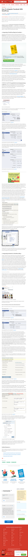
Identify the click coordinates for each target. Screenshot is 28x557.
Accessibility (3, 4)
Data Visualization (5, 532)
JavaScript (12, 4)
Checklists (12, 530)
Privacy (12, 538)
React (20, 538)
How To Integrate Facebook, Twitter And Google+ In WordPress (12, 454)
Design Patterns (21, 532)
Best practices (13, 529)
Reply (4, 500)
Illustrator (20, 535)
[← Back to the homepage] (2, 2)
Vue (19, 543)
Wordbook (16, 70)
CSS (9, 4)
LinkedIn (8, 14)
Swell (19, 550)
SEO (19, 540)
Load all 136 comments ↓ (9, 521)
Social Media (12, 13)
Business (20, 529)
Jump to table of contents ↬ (9, 60)
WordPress (9, 13)
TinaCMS (17, 550)
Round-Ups (12, 540)
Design (21, 4)
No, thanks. (18, 554)
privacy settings (22, 552)
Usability (4, 543)
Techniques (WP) (16, 13)
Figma (24, 4)
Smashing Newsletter (5, 480)
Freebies (4, 535)
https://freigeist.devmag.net (13, 73)
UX (6, 4)
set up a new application (20, 96)
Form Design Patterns (8, 57)
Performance (17, 4)
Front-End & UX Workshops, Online (13, 480)
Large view (12, 122)
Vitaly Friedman (12, 549)
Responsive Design (5, 540)
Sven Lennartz (16, 549)
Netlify (15, 550)
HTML (12, 535)
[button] (25, 2)
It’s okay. (23, 554)
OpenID (3, 259)
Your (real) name (19, 510)
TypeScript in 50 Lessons (21, 480)
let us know (21, 499)
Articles (5, 1)
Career (4, 530)
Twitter (6, 14)
